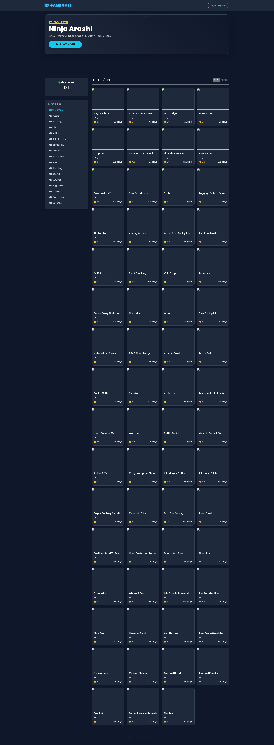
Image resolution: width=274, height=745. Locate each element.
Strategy (57, 121)
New (216, 79)
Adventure (58, 156)
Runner (56, 191)
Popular (224, 79)
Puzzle (55, 115)
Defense (57, 202)
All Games (57, 109)
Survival (56, 179)
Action (55, 133)
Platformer (58, 197)
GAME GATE (61, 5)
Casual (56, 150)
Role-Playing (59, 139)
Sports (56, 162)
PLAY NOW (67, 44)
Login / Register (218, 5)
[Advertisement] (137, 64)
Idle (54, 127)
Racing (56, 173)
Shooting (57, 168)
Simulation (58, 144)
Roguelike (57, 185)
